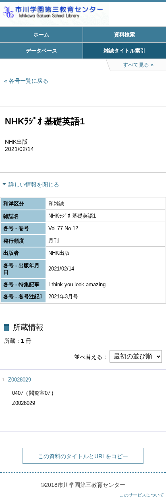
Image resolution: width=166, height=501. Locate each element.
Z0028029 (19, 380)
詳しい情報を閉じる (33, 184)
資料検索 (124, 34)
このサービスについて (142, 495)
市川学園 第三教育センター (83, 14)
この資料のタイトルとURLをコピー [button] (83, 456)
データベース (41, 51)
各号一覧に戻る (28, 81)
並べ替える (88, 356)
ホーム (41, 34)
